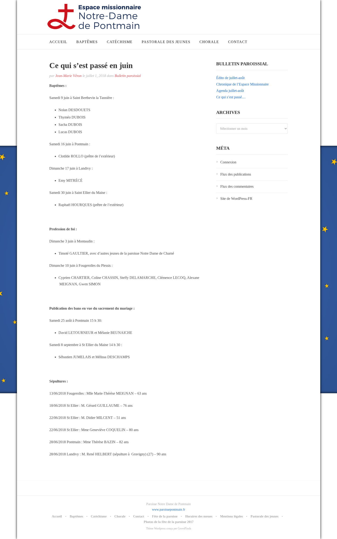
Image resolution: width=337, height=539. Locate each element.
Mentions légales (231, 516)
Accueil (58, 42)
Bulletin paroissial (128, 76)
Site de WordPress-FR (236, 199)
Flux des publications (235, 174)
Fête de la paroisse (164, 516)
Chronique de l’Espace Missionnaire (242, 84)
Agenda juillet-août (230, 91)
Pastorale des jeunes (166, 42)
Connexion (228, 162)
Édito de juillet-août (230, 78)
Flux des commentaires (237, 186)
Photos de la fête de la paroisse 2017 (168, 522)
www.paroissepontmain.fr (168, 509)
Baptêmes (87, 42)
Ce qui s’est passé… (231, 97)
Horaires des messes (198, 516)
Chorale (209, 42)
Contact (237, 42)
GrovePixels (184, 528)
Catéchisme (120, 42)
